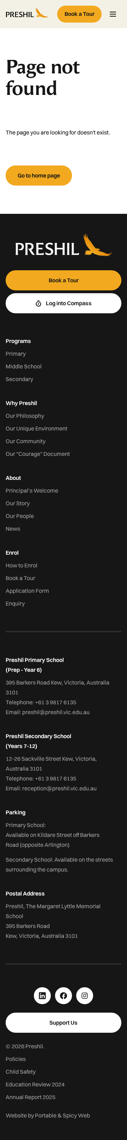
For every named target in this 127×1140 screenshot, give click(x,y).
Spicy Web (76, 1115)
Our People (20, 515)
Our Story (18, 503)
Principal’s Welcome (32, 490)
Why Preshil (21, 402)
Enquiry (15, 603)
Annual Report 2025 (30, 1096)
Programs (18, 340)
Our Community (26, 441)
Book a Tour (20, 577)
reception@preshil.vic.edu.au (59, 788)
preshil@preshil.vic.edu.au (56, 712)
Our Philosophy (25, 415)
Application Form (27, 590)
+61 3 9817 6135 (55, 702)
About (13, 477)
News (13, 528)
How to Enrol (21, 565)
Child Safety (21, 1071)
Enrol (12, 552)
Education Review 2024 (35, 1084)
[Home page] (30, 14)
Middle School (24, 366)
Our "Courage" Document (38, 453)
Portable (45, 1115)
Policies (16, 1058)
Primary (16, 353)
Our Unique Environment (36, 428)
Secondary (19, 378)
